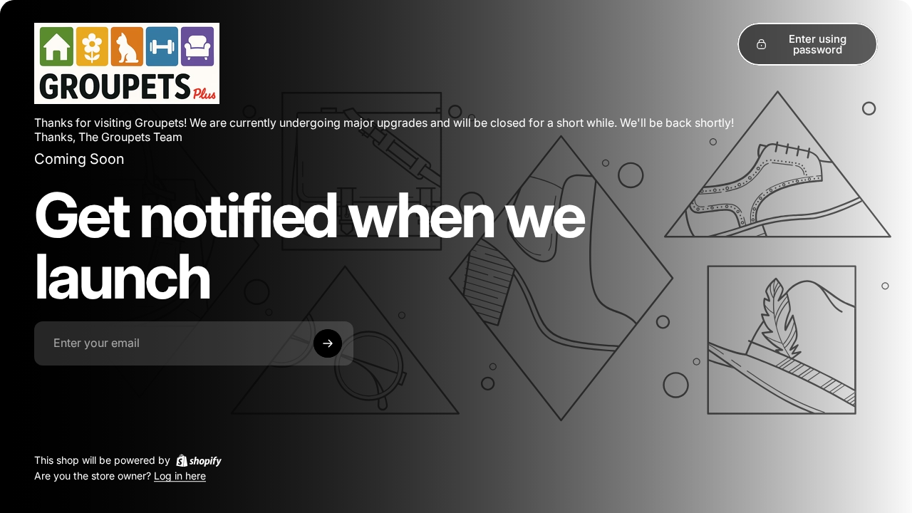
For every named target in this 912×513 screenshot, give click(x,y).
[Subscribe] (328, 343)
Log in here (180, 476)
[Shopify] (199, 460)
